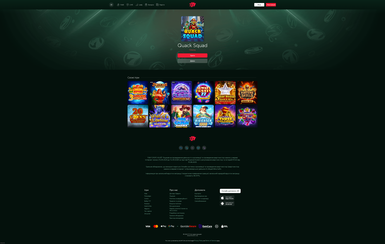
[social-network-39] (192, 148)
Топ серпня (148, 211)
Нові (145, 193)
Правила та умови (176, 201)
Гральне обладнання (176, 215)
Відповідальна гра (201, 196)
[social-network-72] (204, 148)
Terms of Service (211, 240)
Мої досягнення (175, 206)
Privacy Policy (198, 240)
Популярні (147, 196)
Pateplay (192, 50)
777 (189, 234)
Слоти (146, 198)
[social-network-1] (187, 148)
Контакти (198, 193)
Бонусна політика (175, 204)
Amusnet (147, 214)
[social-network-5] (181, 148)
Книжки (146, 204)
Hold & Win (148, 206)
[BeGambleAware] (188, 226)
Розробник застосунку (177, 213)
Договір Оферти (175, 193)
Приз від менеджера (176, 218)
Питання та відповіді (201, 198)
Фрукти (146, 209)
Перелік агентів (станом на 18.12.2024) (178, 209)
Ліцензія (172, 196)
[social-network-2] (198, 148)
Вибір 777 (147, 201)
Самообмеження (200, 201)
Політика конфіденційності (178, 198)
